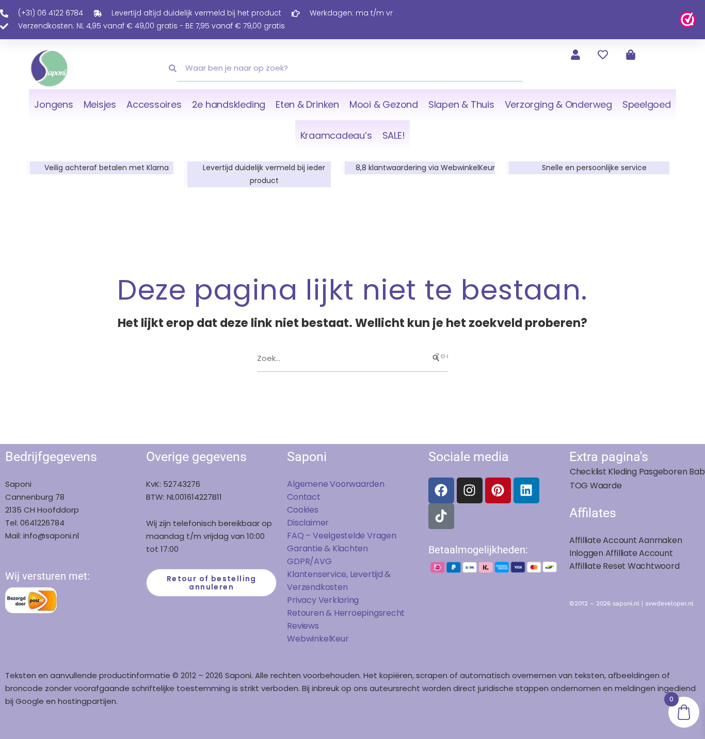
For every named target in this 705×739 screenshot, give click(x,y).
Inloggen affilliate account (621, 553)
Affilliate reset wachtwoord (624, 566)
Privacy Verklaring (323, 600)
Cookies (302, 510)
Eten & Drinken (307, 104)
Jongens (53, 104)
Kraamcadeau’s (336, 135)
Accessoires (153, 104)
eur (341, 639)
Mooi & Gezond (383, 104)
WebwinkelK (311, 639)
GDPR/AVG (309, 561)
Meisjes (100, 104)
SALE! (393, 135)
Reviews (302, 626)
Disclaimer (308, 523)
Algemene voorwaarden (335, 484)
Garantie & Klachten (327, 548)
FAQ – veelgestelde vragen (341, 535)
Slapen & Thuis (461, 104)
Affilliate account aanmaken (625, 540)
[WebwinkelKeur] (687, 19)
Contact (303, 497)
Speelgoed (646, 104)
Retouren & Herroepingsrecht (346, 613)
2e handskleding (229, 104)
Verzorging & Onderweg (558, 104)
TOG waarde (596, 485)
